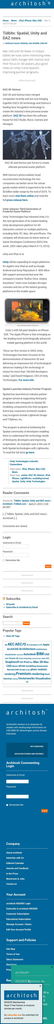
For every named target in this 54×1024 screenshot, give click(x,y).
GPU (47, 658)
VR (27, 682)
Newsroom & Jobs (15, 878)
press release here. (17, 200)
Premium (23, 674)
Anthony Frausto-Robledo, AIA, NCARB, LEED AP (26, 43)
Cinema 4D (13, 658)
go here (30, 452)
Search (26, 623)
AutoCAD (20, 655)
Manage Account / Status (18, 924)
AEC (11, 644)
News (14, 20)
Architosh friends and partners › (29, 754)
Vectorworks (26, 678)
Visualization (43, 678)
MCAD (22, 666)
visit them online (24, 195)
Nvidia (27, 670)
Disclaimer (11, 964)
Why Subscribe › (37, 746)
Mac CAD (37, 20)
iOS (21, 662)
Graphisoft (12, 662)
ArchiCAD (13, 649)
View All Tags (13, 636)
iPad (21, 20)
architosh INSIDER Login (18, 903)
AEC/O (20, 644)
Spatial (15, 481)
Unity (6, 261)
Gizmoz (40, 475)
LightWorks (25, 478)
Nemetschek (42, 666)
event (43, 658)
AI (27, 645)
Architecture (27, 649)
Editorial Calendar (15, 863)
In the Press (12, 873)
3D (6, 645)
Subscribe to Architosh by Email (22, 607)
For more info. (26, 380)
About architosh (14, 852)
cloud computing (25, 658)
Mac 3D (38, 662)
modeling (31, 666)
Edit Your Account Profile (18, 929)
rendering (38, 674)
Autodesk (29, 654)
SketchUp (7, 679)
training (15, 679)
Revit (47, 674)
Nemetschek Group (16, 669)
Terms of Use (13, 954)
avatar (24, 475)
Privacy (10, 969)
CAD (46, 654)
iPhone (28, 20)
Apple (46, 644)
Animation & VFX (35, 645)
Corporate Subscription (17, 914)
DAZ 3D (17, 115)
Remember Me (13, 560)
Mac (31, 662)
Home (6, 20)
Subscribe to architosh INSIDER (21, 908)
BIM (40, 653)
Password (7, 551)
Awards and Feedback (17, 868)
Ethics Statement (14, 959)
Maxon (15, 666)
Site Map (10, 949)
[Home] (29, 4)
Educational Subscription (18, 919)
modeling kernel (41, 478)
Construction (36, 658)
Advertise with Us (15, 858)
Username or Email (12, 543)
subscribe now (14, 1015)
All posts (10, 604)
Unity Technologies (35, 481)
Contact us (11, 884)
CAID (6, 658)
